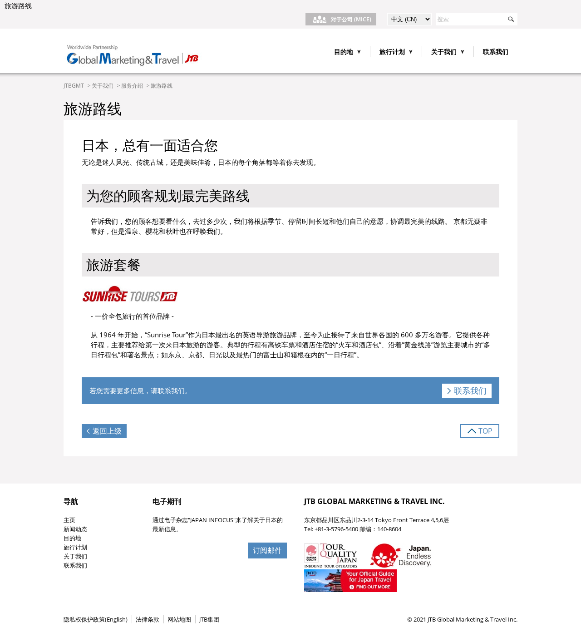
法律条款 (147, 619)
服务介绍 (132, 85)
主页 (69, 520)
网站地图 (179, 619)
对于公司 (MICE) (351, 19)
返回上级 (107, 431)
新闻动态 (75, 529)
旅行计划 (75, 547)
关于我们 (102, 85)
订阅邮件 (267, 550)
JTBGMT (74, 85)
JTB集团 (209, 619)
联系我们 (495, 51)
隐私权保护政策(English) (96, 619)
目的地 (72, 538)
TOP (485, 431)
